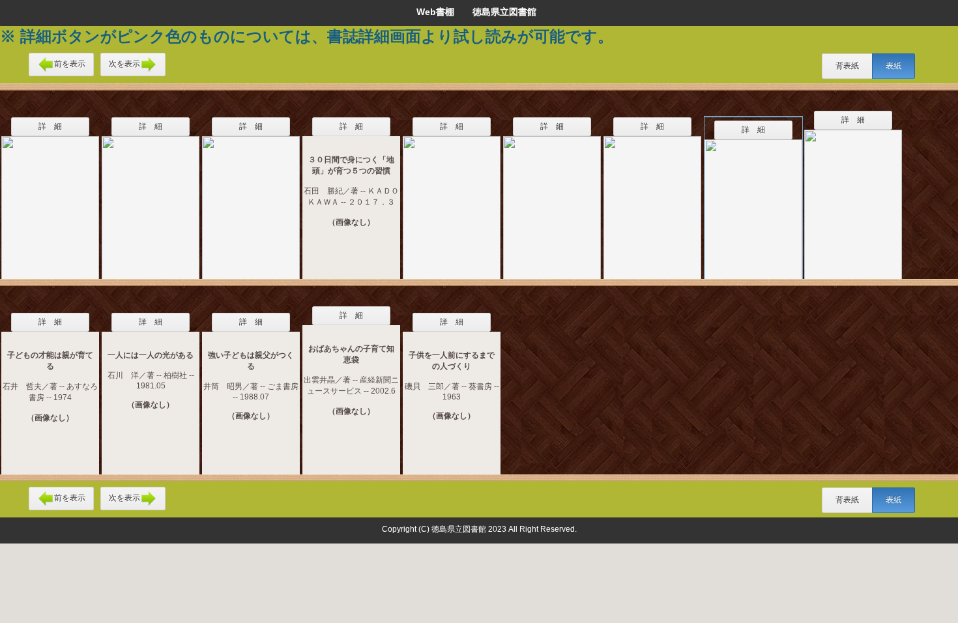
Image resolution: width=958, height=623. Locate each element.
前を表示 (69, 63)
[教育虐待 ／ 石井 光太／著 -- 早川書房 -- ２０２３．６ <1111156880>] (552, 199)
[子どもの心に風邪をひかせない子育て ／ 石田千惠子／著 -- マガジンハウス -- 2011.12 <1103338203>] (150, 199)
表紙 (893, 65)
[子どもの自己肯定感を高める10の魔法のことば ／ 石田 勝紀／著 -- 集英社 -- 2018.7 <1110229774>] (652, 199)
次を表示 (124, 63)
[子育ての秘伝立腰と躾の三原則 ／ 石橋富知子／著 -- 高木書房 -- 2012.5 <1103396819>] (251, 199)
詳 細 (50, 126)
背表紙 (847, 65)
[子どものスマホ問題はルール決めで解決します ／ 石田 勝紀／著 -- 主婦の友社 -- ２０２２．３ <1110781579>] (753, 202)
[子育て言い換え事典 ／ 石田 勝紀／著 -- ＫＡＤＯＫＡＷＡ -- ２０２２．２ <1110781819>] (853, 196)
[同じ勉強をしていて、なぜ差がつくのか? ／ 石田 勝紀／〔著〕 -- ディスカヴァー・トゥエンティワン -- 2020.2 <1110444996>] (452, 199)
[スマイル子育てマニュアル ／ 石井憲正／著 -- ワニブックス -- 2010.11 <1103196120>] (50, 199)
